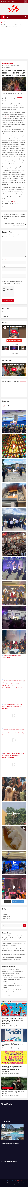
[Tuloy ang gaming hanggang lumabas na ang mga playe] (14, 691)
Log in (3, 912)
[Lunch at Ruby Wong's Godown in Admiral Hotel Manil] (14, 544)
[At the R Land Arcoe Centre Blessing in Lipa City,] (14, 519)
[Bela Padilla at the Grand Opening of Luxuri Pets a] (14, 764)
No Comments (7, 67)
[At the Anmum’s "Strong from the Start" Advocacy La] (14, 568)
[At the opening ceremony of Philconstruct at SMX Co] (14, 421)
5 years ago (6, 65)
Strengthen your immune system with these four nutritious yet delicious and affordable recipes (14, 216)
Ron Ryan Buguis (15, 65)
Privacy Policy (5, 316)
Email (4, 266)
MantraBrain (14, 1184)
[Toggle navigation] (7, 17)
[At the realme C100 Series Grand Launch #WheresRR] (14, 617)
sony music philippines (18, 206)
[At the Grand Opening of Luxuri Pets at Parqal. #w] (14, 715)
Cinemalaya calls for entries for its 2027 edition (13, 954)
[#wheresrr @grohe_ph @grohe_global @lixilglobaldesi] (14, 666)
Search (24, 925)
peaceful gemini (9, 206)
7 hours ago (6, 1026)
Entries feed (5, 914)
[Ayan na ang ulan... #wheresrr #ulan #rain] (14, 813)
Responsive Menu (25, 1)
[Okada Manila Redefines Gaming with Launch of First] (14, 887)
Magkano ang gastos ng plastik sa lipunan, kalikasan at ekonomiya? (14, 224)
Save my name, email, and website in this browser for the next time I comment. (12, 282)
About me (4, 311)
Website (4, 273)
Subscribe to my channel (15, 340)
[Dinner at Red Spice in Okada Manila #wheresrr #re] (14, 838)
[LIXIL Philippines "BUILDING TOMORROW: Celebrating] (14, 642)
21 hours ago (7, 1048)
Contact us (5, 314)
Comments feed (6, 916)
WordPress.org (6, 918)
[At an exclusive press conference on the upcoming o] (14, 862)
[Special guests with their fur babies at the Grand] (14, 740)
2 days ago (6, 1073)
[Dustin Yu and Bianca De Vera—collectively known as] (14, 789)
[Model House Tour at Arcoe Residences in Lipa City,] (14, 495)
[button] (16, 344)
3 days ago (6, 1095)
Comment (5, 240)
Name (4, 260)
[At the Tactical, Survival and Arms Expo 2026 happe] (14, 593)
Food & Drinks (6, 1014)
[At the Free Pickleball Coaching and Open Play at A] (14, 470)
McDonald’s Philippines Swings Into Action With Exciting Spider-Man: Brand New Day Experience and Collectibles (13, 937)
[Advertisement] (14, 43)
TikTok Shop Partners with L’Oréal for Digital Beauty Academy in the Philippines (13, 979)
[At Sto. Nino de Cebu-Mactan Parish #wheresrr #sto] (14, 446)
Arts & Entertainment (7, 63)
